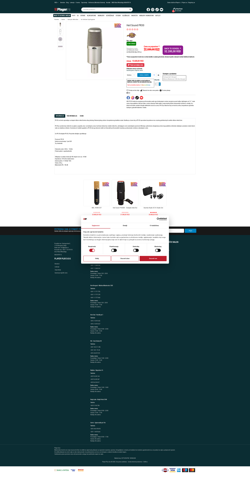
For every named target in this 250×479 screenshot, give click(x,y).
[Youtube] (161, 9)
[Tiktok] (157, 9)
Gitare (82, 15)
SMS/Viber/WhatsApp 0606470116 (121, 2)
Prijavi (190, 231)
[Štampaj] (158, 75)
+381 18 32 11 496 (95, 347)
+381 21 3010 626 (95, 321)
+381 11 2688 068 (95, 265)
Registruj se (191, 2)
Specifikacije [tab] (60, 116)
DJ (78, 15)
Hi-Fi (73, 15)
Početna (56, 19)
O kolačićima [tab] (154, 225)
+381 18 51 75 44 (95, 350)
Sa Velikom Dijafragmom (88, 19)
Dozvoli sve (153, 258)
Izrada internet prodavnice (135, 462)
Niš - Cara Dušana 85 (96, 341)
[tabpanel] (125, 145)
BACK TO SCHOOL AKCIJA (62, 15)
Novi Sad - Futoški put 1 (96, 315)
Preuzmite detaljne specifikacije (77, 133)
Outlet (158, 15)
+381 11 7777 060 (95, 297)
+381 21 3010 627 (95, 324)
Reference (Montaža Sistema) (96, 2)
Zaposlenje (84, 2)
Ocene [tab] (82, 116)
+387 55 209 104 (95, 376)
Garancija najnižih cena (61, 273)
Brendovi (62, 2)
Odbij (97, 258)
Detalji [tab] (125, 225)
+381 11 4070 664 (95, 432)
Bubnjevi (101, 15)
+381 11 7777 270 (95, 294)
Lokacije (72, 2)
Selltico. (145, 462)
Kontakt (108, 2)
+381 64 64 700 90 (95, 428)
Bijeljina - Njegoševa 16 (96, 370)
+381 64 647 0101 (95, 353)
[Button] (130, 10)
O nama (78, 2)
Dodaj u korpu (144, 75)
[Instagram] (152, 9)
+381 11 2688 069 (95, 268)
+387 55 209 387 (95, 379)
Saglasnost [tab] (96, 225)
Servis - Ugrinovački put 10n (98, 422)
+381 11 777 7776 (95, 291)
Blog (67, 2)
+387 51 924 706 (95, 405)
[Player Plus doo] (62, 9)
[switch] (114, 250)
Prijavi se (184, 2)
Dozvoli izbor (125, 258)
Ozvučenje (110, 15)
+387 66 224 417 (95, 382)
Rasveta (134, 15)
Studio (118, 15)
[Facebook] (148, 9)
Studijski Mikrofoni (73, 19)
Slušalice (126, 15)
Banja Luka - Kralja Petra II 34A (98, 399)
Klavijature (91, 15)
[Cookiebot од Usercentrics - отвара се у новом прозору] (158, 219)
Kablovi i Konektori (146, 15)
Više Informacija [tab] (72, 116)
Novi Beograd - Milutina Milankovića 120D (101, 285)
